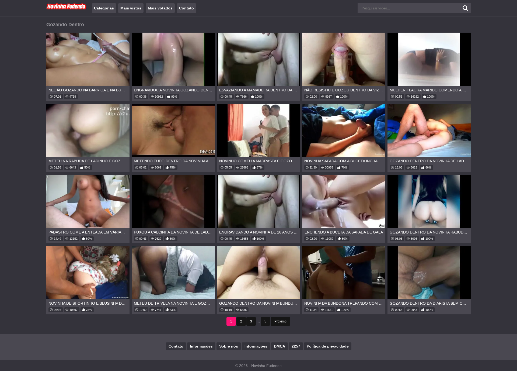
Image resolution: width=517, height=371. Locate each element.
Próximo (280, 321)
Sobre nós (228, 346)
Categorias (104, 8)
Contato (186, 8)
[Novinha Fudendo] (66, 8)
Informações (201, 346)
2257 (296, 346)
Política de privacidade (328, 346)
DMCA (279, 346)
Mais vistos (130, 8)
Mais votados (160, 8)
